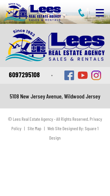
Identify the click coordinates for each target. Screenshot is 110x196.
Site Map (34, 128)
